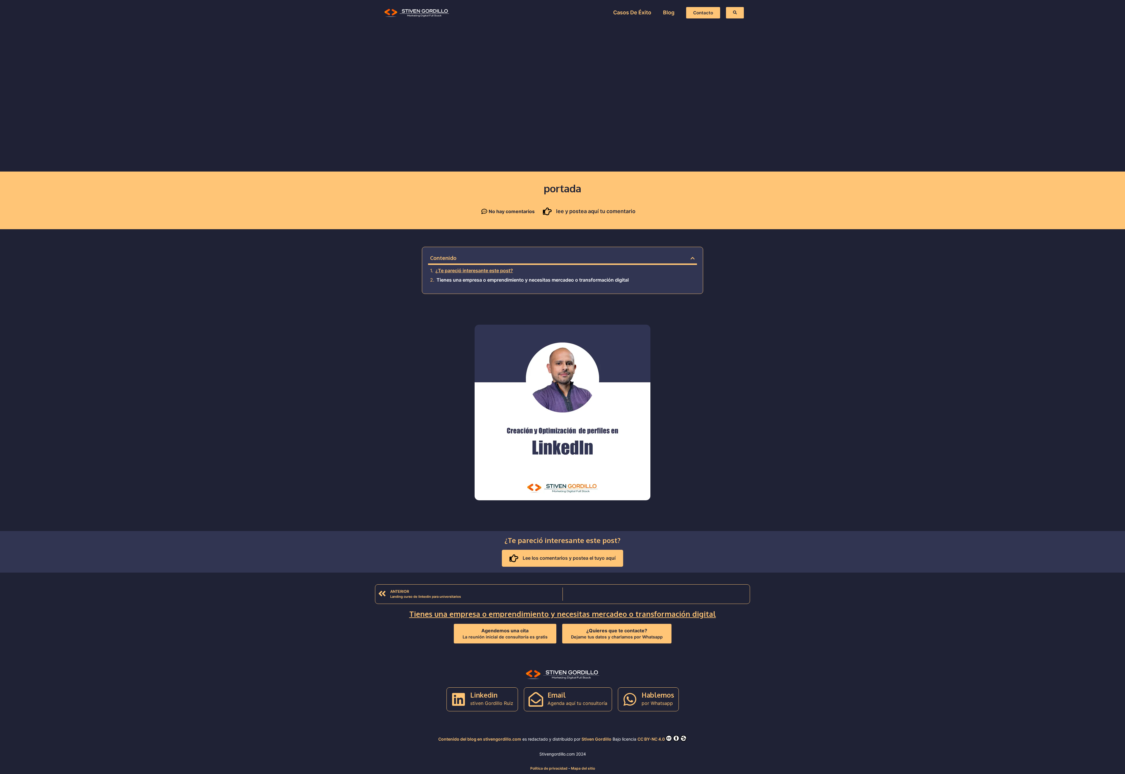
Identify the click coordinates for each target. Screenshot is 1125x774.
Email (557, 695)
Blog (668, 12)
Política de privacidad (548, 768)
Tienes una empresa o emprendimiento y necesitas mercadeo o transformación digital (533, 280)
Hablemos (658, 695)
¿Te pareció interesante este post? (474, 270)
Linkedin (483, 695)
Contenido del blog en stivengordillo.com (479, 739)
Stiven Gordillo (596, 739)
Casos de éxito (632, 12)
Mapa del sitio (583, 768)
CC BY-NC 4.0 (651, 739)
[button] (692, 258)
